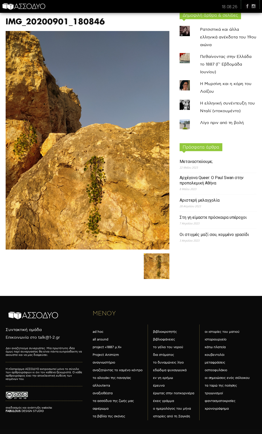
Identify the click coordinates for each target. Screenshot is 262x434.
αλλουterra (101, 386)
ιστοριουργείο (215, 339)
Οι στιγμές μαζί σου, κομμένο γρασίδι (214, 234)
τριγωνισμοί (214, 393)
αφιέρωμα (100, 409)
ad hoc (98, 332)
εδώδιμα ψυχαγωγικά (170, 370)
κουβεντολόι (214, 355)
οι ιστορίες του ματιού (222, 332)
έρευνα (159, 386)
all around (100, 339)
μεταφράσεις (215, 362)
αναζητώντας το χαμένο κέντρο (118, 370)
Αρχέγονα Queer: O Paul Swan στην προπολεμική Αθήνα (212, 180)
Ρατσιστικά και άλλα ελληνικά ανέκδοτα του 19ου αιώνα (228, 37)
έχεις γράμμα (163, 401)
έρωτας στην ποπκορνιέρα (173, 393)
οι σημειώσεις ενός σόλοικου (227, 378)
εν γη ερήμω (163, 378)
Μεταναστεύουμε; (196, 161)
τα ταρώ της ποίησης (221, 386)
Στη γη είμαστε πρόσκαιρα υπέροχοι (213, 217)
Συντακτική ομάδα (24, 329)
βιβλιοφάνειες (164, 339)
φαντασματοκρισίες (220, 401)
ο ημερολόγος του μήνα (172, 409)
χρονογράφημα (217, 409)
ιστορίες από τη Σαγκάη (171, 416)
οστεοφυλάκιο (216, 370)
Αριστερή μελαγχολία (200, 200)
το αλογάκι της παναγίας (112, 378)
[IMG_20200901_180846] (87, 248)
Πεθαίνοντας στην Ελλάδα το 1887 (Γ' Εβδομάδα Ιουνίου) (226, 64)
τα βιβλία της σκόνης (109, 416)
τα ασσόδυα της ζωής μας (113, 401)
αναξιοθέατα (103, 393)
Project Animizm (106, 355)
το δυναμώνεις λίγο (168, 362)
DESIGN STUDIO (25, 411)
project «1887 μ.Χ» (107, 347)
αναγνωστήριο (104, 362)
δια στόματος (163, 355)
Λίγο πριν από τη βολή (222, 122)
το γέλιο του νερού (168, 347)
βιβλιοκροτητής (165, 332)
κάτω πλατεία (215, 347)
